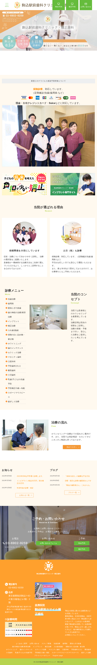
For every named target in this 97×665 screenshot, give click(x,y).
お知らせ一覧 (24, 495)
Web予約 (81, 543)
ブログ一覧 (72, 492)
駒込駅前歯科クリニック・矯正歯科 (51, 662)
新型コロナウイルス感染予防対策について (48, 81)
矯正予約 (81, 549)
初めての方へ (72, 447)
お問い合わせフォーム (48, 543)
